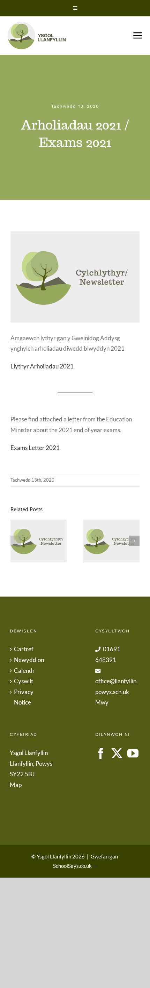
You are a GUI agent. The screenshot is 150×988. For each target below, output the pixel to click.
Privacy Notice (23, 697)
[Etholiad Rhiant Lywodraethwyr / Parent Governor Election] (111, 541)
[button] (15, 541)
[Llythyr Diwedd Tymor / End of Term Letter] (38, 541)
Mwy (101, 702)
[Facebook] (100, 753)
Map (16, 784)
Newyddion (29, 659)
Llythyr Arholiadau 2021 (42, 366)
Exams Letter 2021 (35, 447)
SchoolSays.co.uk (72, 866)
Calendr (24, 670)
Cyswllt (23, 681)
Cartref (23, 649)
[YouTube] (132, 753)
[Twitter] (116, 753)
